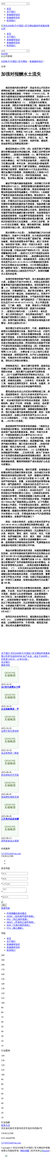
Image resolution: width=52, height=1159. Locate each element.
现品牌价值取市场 (10, 797)
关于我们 (11, 37)
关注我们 (5, 662)
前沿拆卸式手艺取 (10, 775)
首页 (9, 34)
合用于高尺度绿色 (10, 731)
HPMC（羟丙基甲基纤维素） (21, 916)
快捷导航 (5, 908)
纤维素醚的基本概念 (17, 913)
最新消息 (5, 665)
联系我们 (11, 45)
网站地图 (24, 1150)
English (4, 53)
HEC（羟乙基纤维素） (18, 919)
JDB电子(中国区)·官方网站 (14, 61)
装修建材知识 (13, 40)
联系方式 (5, 1125)
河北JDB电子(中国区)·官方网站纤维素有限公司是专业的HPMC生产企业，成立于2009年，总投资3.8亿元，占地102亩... (25, 656)
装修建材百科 (13, 42)
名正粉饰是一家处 (10, 753)
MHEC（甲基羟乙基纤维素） (21, 922)
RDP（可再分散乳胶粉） (19, 925)
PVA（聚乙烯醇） (15, 928)
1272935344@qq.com (11, 853)
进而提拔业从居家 (10, 841)
